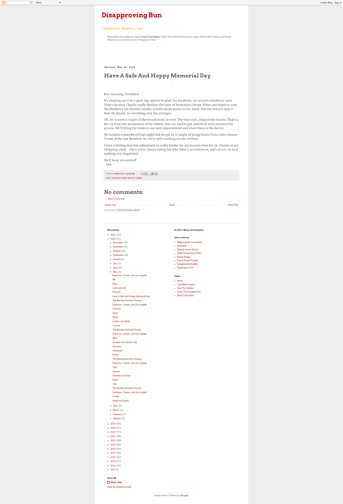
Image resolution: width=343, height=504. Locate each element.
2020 (113, 440)
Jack (115, 367)
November (118, 246)
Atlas (115, 338)
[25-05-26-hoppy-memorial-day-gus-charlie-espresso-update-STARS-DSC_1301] (171, 86)
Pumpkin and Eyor (121, 375)
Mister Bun (116, 482)
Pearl (115, 380)
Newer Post (110, 205)
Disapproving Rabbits (150, 37)
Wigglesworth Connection (189, 242)
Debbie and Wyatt (121, 321)
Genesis (117, 309)
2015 (113, 461)
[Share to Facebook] (153, 173)
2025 (113, 239)
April (115, 406)
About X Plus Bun (185, 295)
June (115, 267)
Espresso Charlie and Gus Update (127, 178)
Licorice (116, 325)
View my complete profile (119, 487)
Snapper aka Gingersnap (125, 342)
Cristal (116, 396)
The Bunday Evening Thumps (127, 300)
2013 (113, 469)
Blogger (184, 495)
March (116, 410)
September (118, 255)
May (115, 272)
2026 (113, 235)
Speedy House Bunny (187, 249)
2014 (113, 465)
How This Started (185, 288)
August (116, 259)
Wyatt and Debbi (121, 401)
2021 (113, 436)
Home (172, 205)
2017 (113, 453)
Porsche (117, 292)
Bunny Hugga (183, 257)
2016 (113, 457)
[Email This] (142, 173)
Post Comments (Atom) (128, 210)
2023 (113, 428)
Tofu (115, 384)
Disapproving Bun (132, 15)
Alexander (118, 350)
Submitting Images (186, 284)
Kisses (116, 354)
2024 (113, 424)
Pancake (117, 346)
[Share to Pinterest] (156, 173)
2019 (113, 444)
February (117, 414)
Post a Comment (116, 199)
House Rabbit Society (187, 260)
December (118, 242)
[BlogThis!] (146, 173)
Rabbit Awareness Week (189, 253)
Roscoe (116, 371)
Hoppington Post (185, 268)
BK (114, 279)
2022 (113, 432)
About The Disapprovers (189, 291)
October (117, 251)
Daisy (115, 313)
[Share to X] (149, 173)
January (117, 418)
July (115, 263)
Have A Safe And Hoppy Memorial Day (131, 296)
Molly (115, 317)
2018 (113, 449)
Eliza (115, 284)
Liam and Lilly (119, 288)
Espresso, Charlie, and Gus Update (130, 275)
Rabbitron (182, 246)
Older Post (233, 205)
